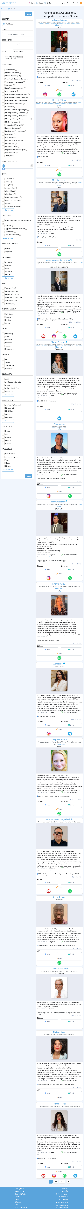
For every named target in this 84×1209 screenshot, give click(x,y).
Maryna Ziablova (58, 342)
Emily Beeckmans (59, 739)
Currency (5, 51)
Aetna (7, 385)
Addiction (8, 179)
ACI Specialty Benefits (13, 382)
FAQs (17, 1199)
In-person (8, 252)
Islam (7, 337)
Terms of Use (19, 1191)
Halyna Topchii (59, 1104)
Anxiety (8, 203)
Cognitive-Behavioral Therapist (16, 79)
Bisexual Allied (10, 408)
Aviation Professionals (13, 405)
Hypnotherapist (10, 91)
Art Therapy (9, 232)
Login (57, 3)
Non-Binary (9, 369)
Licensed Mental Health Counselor (17, 97)
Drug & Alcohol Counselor (14, 88)
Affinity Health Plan (12, 388)
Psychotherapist (11, 147)
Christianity (9, 334)
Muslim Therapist (11, 122)
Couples (8, 317)
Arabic (7, 268)
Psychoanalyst (10, 137)
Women (8, 362)
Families (8, 320)
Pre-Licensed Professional (14, 131)
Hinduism (8, 340)
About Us (65, 1188)
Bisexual (8, 440)
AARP (7, 379)
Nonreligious (9, 349)
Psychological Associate (14, 140)
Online (7, 249)
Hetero (7, 431)
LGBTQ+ (8, 443)
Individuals (9, 314)
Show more (59, 25)
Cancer (7, 414)
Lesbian (8, 437)
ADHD (7, 182)
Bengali (7, 274)
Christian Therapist (12, 73)
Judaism (8, 346)
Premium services (62, 1203)
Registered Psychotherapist (15, 150)
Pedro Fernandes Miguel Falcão (59, 819)
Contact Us (64, 1191)
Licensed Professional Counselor (17, 100)
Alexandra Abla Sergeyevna (58, 260)
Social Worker (10, 153)
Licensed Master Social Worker (16, 94)
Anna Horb (58, 664)
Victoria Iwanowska (59, 968)
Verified (17, 1197)
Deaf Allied (9, 417)
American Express (11, 457)
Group (7, 323)
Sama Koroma (59, 897)
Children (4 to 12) (11, 291)
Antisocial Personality (13, 200)
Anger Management (12, 197)
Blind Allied (9, 411)
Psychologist (9, 143)
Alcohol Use (9, 191)
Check (7, 463)
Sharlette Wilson (59, 100)
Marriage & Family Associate (15, 113)
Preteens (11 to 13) (12, 294)
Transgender (9, 365)
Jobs (16, 1205)
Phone (60, 90)
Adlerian (8, 226)
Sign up (63, 3)
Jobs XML (24, 1207)
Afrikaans (8, 262)
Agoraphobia (10, 188)
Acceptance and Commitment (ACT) (18, 220)
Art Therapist (10, 70)
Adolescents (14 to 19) (13, 297)
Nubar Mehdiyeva (59, 20)
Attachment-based (12, 235)
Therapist (8, 156)
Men (6, 359)
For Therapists (63, 1200)
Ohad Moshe (59, 424)
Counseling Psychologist (14, 82)
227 (62, 1182)
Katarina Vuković (59, 584)
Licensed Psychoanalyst (13, 104)
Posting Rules (63, 1197)
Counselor (9, 85)
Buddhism (8, 343)
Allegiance (9, 391)
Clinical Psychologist (12, 76)
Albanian (8, 265)
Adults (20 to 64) (11, 300)
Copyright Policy (20, 1194)
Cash (7, 460)
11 (50, 870)
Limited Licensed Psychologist (16, 110)
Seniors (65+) (10, 304)
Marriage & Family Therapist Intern (17, 119)
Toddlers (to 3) (10, 288)
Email (72, 86)
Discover (8, 466)
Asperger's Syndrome (13, 206)
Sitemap (18, 1202)
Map (48, 86)
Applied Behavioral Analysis (15, 229)
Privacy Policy (19, 1189)
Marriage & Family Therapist (15, 116)
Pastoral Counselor (12, 128)
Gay (6, 434)
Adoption (8, 185)
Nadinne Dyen (59, 1032)
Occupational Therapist (13, 125)
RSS (18, 1207)
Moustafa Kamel (59, 180)
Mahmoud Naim (58, 502)
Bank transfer (10, 454)
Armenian (8, 271)
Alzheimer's (9, 194)
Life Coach (9, 107)
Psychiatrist (9, 134)
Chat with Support (62, 1194)
